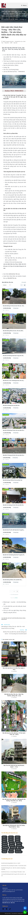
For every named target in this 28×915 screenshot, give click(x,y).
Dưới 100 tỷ (10, 618)
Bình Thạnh (13, 847)
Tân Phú (19, 845)
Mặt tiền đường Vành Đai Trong (18, 618)
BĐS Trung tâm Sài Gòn (8, 41)
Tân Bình (12, 845)
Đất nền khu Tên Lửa (14, 274)
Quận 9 (17, 841)
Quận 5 (11, 839)
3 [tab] (14, 377)
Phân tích (7, 42)
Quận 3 (17, 837)
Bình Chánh (18, 851)
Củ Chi (11, 849)
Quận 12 (19, 843)
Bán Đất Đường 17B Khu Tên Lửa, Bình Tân (12, 480)
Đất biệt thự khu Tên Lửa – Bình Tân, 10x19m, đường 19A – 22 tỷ (14, 695)
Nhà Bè (4, 851)
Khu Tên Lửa (5, 290)
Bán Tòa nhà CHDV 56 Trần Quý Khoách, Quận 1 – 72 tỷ (14, 766)
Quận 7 (4, 841)
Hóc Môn (18, 849)
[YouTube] (6, 909)
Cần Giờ (11, 851)
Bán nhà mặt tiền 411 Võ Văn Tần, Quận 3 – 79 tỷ (14, 668)
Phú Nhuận (5, 847)
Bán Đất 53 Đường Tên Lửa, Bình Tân (11, 405)
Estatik (16, 597)
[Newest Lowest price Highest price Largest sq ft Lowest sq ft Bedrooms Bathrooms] (6, 285)
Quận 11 (12, 843)
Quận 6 (17, 839)
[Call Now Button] (25, 912)
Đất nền (15, 42)
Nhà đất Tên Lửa (12, 278)
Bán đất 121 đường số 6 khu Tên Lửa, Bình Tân (13, 505)
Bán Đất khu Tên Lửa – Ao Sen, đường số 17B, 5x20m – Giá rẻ (13, 871)
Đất (3, 310)
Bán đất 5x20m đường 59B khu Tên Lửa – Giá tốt (10, 863)
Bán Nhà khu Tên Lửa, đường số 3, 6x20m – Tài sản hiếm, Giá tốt (13, 865)
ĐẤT (11, 42)
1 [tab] (12, 377)
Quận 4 (4, 839)
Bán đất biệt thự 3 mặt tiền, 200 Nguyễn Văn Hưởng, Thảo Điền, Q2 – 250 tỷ (14, 800)
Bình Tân (7, 310)
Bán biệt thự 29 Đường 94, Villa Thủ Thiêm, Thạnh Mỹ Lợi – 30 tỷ (14, 826)
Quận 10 (5, 843)
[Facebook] (3, 909)
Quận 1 (4, 837)
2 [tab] (13, 377)
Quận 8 (11, 841)
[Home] (1, 19)
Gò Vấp (21, 847)
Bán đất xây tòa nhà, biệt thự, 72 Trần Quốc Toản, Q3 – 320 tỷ (14, 733)
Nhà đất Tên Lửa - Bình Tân (8, 902)
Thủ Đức (5, 849)
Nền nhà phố (4, 619)
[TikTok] (10, 909)
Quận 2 (11, 837)
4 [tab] (15, 377)
